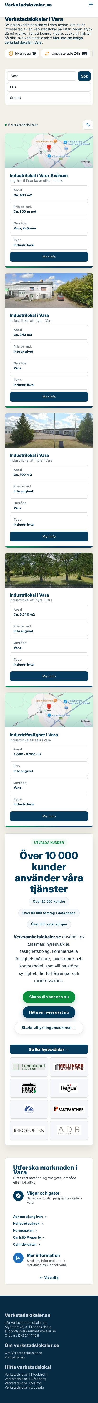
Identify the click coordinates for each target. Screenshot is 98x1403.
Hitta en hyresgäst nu (49, 1012)
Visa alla (51, 1277)
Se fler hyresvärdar (49, 1049)
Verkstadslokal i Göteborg (25, 1379)
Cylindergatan (25, 1244)
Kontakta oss (15, 1357)
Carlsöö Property (27, 1237)
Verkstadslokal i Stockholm (26, 1374)
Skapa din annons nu (49, 997)
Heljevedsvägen (26, 1223)
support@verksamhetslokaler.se (30, 1331)
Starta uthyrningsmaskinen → (48, 1028)
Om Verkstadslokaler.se (23, 1353)
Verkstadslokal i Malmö (23, 1383)
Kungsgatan (23, 1230)
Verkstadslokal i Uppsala (24, 1387)
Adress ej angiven (28, 1216)
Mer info (49, 257)
